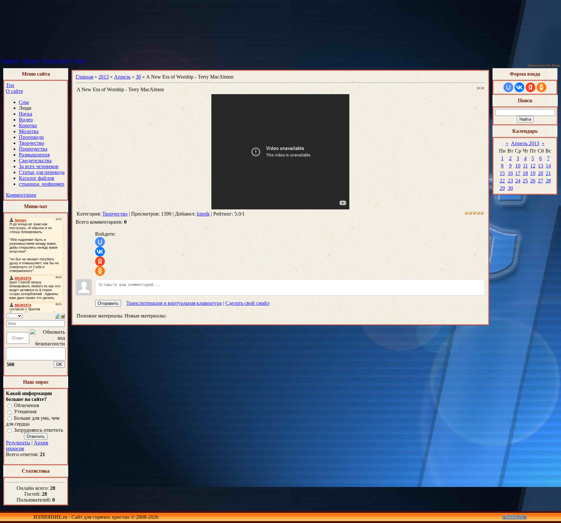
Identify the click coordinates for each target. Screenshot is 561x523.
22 (502, 180)
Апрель (122, 77)
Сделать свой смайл (247, 303)
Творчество (115, 214)
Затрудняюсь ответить (38, 430)
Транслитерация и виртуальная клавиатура (174, 303)
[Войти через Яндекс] (100, 261)
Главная (10, 60)
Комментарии (21, 195)
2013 (103, 77)
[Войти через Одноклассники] (100, 271)
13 (540, 165)
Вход (79, 60)
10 (517, 165)
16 (510, 173)
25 (525, 180)
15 (502, 173)
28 (548, 180)
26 (532, 180)
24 (517, 180)
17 (517, 173)
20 (540, 173)
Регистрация (57, 60)
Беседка (30, 60)
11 (525, 165)
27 (540, 180)
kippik (203, 214)
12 (532, 165)
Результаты (18, 442)
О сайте (14, 91)
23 (510, 180)
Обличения (26, 405)
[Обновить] (57, 315)
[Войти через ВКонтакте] (100, 251)
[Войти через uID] (100, 242)
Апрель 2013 (525, 143)
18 (525, 173)
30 (138, 77)
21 (548, 173)
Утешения (25, 412)
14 (548, 165)
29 (502, 188)
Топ (10, 85)
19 (532, 173)
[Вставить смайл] (63, 315)
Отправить (108, 303)
